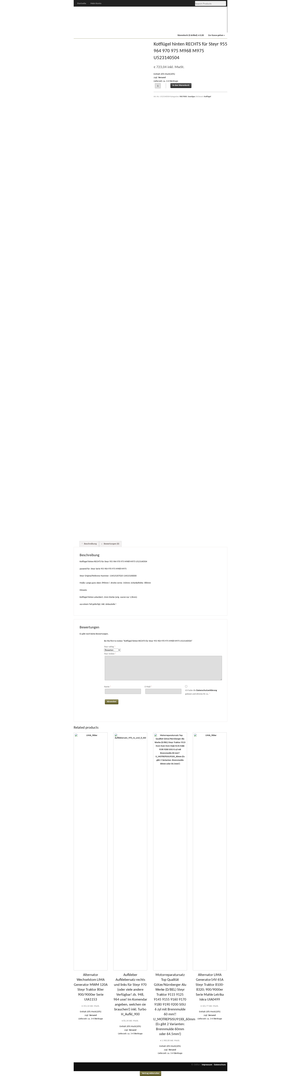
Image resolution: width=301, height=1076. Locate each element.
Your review (110, 654)
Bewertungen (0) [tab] (111, 544)
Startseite (81, 3)
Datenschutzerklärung (206, 690)
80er (122, 28)
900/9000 (141, 28)
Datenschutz (220, 1065)
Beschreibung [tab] (90, 544)
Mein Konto (95, 3)
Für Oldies (83, 28)
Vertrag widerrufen (150, 1073)
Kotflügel (207, 97)
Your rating (109, 647)
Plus (103, 28)
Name (107, 687)
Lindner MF (180, 28)
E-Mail (148, 687)
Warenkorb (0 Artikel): (190, 35)
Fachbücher (199, 28)
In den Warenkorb (180, 85)
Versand (162, 77)
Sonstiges (218, 28)
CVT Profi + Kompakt (160, 28)
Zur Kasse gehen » (216, 35)
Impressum (207, 1065)
